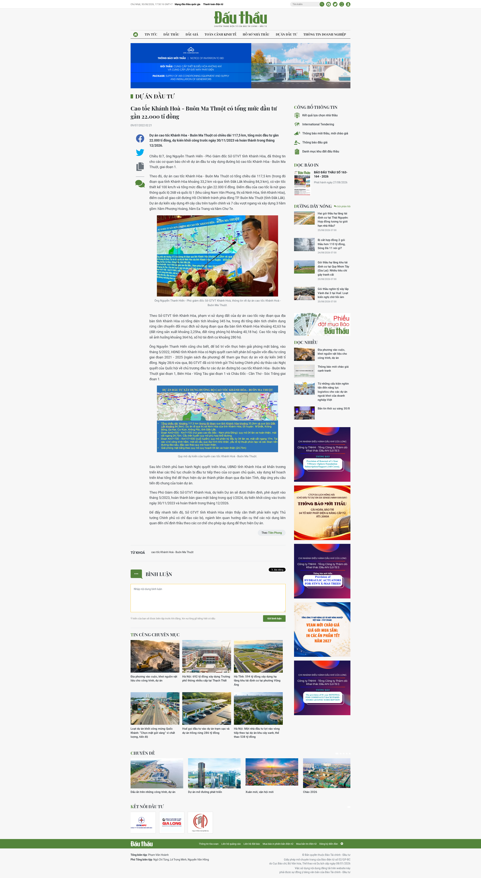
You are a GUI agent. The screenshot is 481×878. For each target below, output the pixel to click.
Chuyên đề (143, 753)
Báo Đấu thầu (240, 19)
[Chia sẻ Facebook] (328, 4)
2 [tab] (339, 753)
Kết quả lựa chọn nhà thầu (320, 115)
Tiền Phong (275, 532)
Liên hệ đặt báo (252, 843)
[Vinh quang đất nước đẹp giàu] (214, 773)
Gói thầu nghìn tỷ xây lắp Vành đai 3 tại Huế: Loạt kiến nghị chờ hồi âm (333, 293)
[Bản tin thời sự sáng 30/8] (304, 413)
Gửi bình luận (274, 618)
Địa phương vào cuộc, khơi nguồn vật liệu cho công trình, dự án (154, 678)
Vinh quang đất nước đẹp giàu (207, 791)
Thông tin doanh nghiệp (324, 34)
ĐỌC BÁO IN (306, 165)
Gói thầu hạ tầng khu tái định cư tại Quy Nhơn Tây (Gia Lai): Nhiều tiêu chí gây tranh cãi (333, 268)
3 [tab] (343, 753)
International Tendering (318, 124)
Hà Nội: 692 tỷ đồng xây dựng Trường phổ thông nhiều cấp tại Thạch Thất (206, 678)
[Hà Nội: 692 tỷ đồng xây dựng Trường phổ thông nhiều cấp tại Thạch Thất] (206, 656)
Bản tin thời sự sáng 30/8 (334, 408)
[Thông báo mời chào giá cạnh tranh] (304, 371)
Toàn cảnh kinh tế (220, 34)
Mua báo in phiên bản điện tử (278, 843)
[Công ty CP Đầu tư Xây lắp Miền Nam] (200, 822)
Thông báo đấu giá (314, 142)
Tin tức (151, 34)
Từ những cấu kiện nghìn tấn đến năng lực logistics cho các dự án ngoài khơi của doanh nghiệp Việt (333, 391)
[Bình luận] (140, 181)
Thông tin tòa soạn (209, 843)
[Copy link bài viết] (140, 166)
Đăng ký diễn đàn (328, 843)
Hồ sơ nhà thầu (256, 34)
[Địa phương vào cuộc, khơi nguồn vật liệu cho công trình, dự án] (155, 656)
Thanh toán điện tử (213, 4)
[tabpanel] (157, 776)
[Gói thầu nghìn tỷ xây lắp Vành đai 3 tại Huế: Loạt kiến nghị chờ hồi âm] (304, 293)
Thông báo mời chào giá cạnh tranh (333, 368)
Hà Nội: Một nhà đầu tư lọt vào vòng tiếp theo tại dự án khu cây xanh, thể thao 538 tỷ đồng (257, 732)
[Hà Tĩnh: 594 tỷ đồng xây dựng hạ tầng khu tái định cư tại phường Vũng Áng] (258, 656)
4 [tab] (346, 753)
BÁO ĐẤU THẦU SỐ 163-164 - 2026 (330, 174)
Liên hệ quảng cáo (231, 843)
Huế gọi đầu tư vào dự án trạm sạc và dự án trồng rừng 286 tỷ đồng (205, 730)
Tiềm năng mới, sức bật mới (148, 791)
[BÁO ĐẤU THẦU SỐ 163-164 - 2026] (302, 183)
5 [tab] (349, 753)
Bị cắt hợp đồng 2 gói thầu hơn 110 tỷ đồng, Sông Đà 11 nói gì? (331, 244)
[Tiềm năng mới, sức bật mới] (157, 773)
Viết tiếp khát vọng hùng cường (323, 791)
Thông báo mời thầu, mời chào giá (325, 133)
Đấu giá (192, 34)
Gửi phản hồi (343, 206)
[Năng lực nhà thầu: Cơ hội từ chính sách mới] (272, 773)
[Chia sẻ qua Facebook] (140, 138)
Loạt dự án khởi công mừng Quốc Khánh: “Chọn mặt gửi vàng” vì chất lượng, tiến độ (153, 732)
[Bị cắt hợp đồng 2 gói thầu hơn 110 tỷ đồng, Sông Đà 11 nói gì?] (304, 244)
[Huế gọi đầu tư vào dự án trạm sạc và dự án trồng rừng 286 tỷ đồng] (206, 708)
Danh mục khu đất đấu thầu (320, 151)
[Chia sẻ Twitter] (335, 4)
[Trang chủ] (135, 34)
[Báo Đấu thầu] (142, 844)
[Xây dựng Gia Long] (172, 822)
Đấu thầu (171, 34)
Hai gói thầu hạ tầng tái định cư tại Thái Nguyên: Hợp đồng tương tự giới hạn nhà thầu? (333, 219)
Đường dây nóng (313, 206)
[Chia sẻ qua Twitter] (140, 152)
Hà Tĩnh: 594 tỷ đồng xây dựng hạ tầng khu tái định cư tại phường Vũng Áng (257, 680)
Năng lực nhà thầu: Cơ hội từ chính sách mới (271, 793)
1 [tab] (336, 753)
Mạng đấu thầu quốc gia (187, 4)
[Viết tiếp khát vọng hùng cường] (329, 773)
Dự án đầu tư (286, 34)
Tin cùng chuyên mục (155, 634)
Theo (272, 532)
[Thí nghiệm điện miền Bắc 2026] (141, 822)
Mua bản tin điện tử (306, 843)
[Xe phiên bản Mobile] (341, 4)
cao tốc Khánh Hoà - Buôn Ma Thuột (172, 552)
